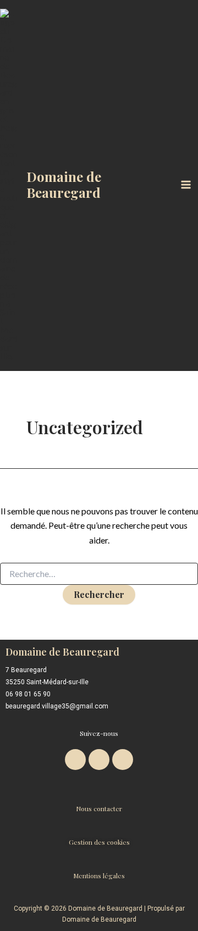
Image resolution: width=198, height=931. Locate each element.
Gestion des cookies (99, 842)
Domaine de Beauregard (63, 184)
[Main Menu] (186, 185)
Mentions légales (99, 875)
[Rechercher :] (99, 574)
